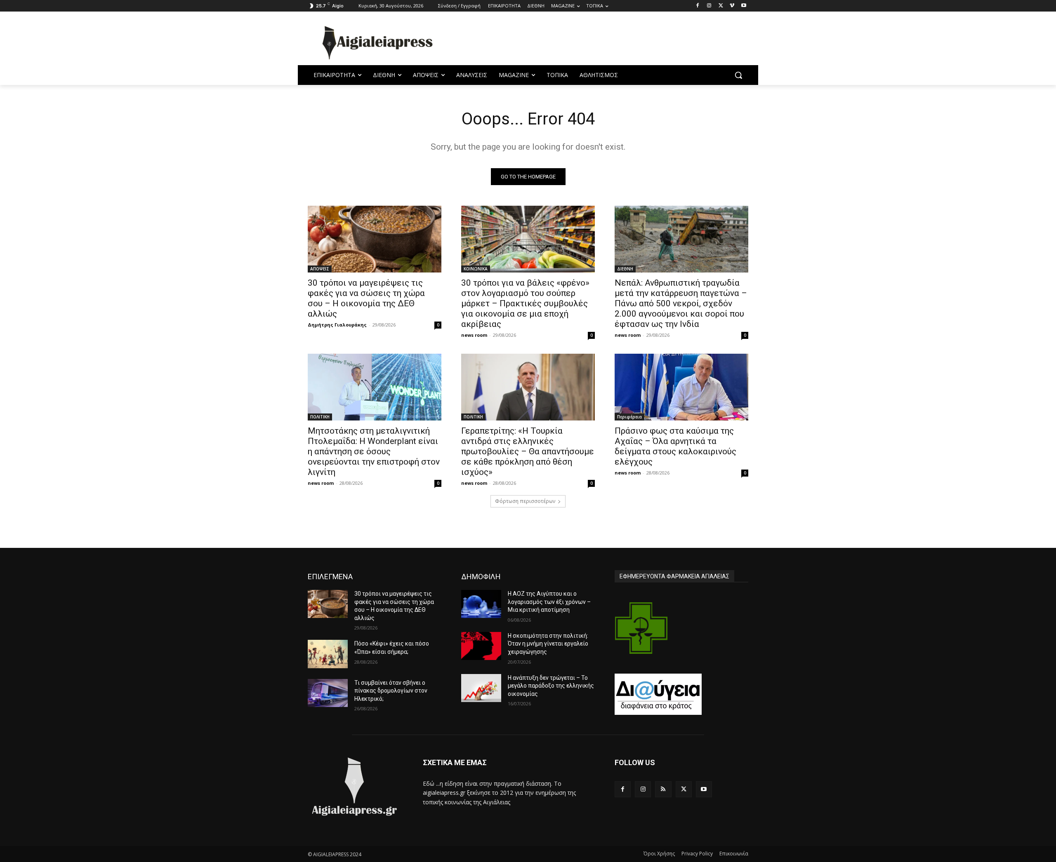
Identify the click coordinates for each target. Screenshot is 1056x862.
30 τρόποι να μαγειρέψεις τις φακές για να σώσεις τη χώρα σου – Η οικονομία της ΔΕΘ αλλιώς (366, 298)
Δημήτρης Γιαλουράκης (337, 325)
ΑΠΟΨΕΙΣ (319, 269)
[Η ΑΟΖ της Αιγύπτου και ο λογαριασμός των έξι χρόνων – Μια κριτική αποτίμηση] (481, 604)
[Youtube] (743, 6)
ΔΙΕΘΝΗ (625, 269)
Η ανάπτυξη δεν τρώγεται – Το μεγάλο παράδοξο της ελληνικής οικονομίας (551, 685)
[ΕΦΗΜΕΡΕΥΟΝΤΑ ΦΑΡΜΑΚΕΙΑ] (641, 628)
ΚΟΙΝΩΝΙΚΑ (476, 269)
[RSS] (663, 789)
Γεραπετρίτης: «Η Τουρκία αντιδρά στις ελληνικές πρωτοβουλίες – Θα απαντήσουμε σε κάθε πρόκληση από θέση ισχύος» (527, 451)
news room (474, 335)
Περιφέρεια (629, 417)
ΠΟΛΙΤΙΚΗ (320, 417)
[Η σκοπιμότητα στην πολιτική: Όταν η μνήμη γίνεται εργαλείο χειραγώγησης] (481, 646)
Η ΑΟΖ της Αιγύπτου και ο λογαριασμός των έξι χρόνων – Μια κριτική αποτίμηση (549, 601)
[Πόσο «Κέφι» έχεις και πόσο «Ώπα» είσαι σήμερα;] (328, 654)
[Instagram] (709, 6)
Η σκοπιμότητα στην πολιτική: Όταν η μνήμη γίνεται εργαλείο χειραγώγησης (548, 643)
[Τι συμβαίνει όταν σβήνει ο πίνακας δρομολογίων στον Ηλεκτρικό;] (328, 693)
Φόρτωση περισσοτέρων (525, 501)
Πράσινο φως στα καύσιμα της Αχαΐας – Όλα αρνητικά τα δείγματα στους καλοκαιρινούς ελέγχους (675, 446)
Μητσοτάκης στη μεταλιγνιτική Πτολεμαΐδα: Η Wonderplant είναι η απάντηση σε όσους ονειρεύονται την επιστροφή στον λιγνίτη (374, 451)
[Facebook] (697, 6)
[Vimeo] (732, 6)
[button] (738, 75)
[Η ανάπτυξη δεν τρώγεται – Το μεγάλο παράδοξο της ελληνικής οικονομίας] (481, 688)
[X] (721, 6)
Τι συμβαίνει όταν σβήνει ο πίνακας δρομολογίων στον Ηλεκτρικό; (390, 690)
